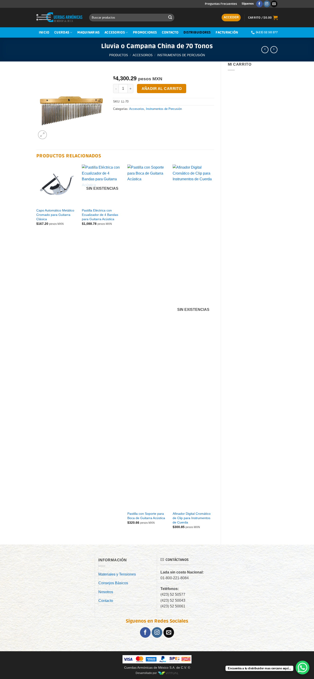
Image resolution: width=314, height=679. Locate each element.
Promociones (145, 32)
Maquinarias (88, 32)
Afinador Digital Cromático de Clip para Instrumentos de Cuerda (192, 518)
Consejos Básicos (113, 583)
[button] (231, 17)
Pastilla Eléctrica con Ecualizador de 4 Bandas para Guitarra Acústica (100, 215)
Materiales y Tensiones (117, 574)
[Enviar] (170, 18)
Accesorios (115, 32)
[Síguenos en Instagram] (266, 3)
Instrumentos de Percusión (181, 55)
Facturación (227, 32)
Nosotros (105, 592)
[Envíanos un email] (274, 3)
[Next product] (264, 49)
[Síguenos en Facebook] (259, 3)
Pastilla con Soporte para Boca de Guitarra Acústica (146, 516)
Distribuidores (197, 32)
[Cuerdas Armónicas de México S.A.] (59, 17)
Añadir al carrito (162, 89)
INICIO (44, 32)
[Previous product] (273, 49)
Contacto (170, 32)
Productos (118, 55)
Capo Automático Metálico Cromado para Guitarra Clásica (55, 215)
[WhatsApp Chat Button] (302, 667)
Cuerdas (61, 32)
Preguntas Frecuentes (221, 4)
